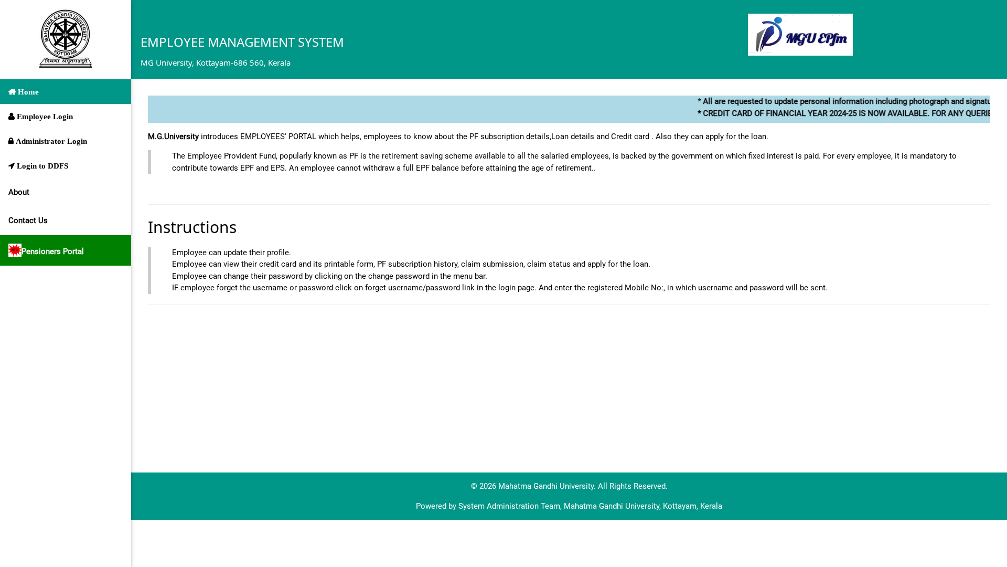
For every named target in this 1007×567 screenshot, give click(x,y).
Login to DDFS (41, 166)
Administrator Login (50, 141)
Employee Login (44, 116)
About (18, 192)
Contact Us (28, 220)
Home (27, 92)
